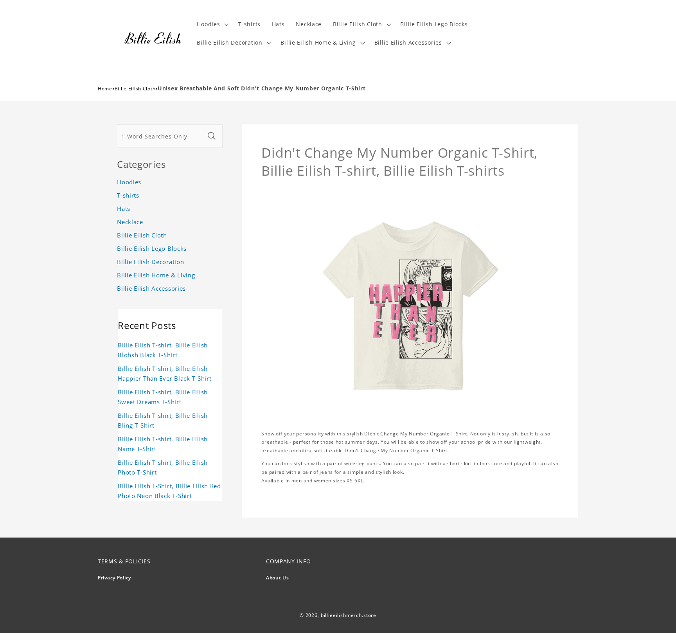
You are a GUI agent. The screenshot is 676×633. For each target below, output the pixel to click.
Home (105, 88)
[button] (212, 24)
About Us (277, 577)
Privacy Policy (114, 577)
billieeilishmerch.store (348, 615)
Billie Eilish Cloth (135, 88)
